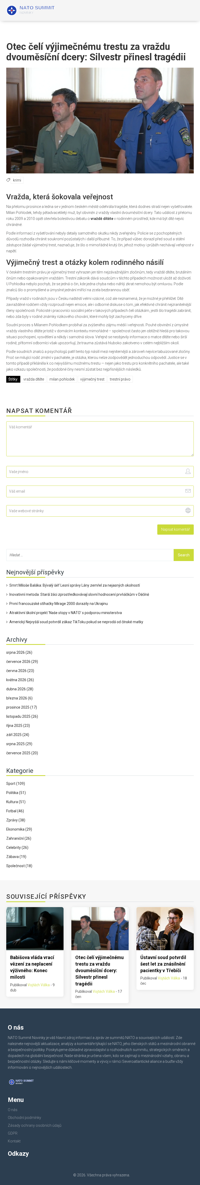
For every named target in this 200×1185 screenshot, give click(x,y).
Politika (16, 793)
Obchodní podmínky (24, 1118)
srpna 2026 (19, 652)
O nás (12, 1110)
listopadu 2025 (22, 716)
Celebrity (17, 847)
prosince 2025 (21, 707)
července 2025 (22, 753)
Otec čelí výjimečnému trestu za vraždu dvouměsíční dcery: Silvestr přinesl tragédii (99, 970)
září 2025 (17, 735)
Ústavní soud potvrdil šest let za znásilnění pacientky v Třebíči (163, 964)
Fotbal (15, 811)
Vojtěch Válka (39, 985)
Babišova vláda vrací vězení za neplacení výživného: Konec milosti (32, 967)
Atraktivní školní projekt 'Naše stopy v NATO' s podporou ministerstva (65, 613)
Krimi (17, 180)
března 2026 (19, 698)
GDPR (12, 1133)
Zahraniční (18, 838)
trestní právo (120, 379)
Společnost (19, 866)
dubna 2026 (19, 689)
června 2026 (20, 671)
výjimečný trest (92, 379)
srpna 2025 (19, 744)
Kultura (16, 802)
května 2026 (20, 680)
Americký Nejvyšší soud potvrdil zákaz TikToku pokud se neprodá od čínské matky (76, 622)
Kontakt (14, 1141)
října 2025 (18, 725)
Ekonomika (19, 829)
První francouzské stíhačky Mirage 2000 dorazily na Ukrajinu (58, 604)
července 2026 (22, 661)
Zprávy (15, 820)
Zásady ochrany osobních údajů (34, 1125)
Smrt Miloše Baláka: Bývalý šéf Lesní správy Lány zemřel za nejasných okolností (74, 585)
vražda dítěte (33, 379)
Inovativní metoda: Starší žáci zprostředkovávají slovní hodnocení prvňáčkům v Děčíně (79, 594)
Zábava (16, 857)
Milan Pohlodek (62, 379)
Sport (15, 783)
